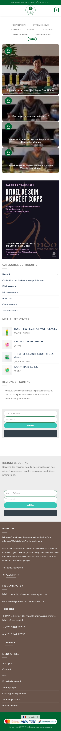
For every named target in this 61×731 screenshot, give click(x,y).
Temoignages (48, 30)
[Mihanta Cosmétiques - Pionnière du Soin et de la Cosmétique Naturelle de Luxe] (30, 10)
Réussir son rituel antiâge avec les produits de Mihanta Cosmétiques (31, 166)
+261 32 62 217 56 (15, 634)
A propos (7, 663)
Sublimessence (10, 310)
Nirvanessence (10, 292)
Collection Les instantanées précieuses (23, 280)
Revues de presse (20, 34)
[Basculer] (57, 274)
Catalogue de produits (14, 693)
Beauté (6, 274)
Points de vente (18, 25)
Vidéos (32, 39)
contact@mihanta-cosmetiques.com (28, 594)
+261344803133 (17, 2)
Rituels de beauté (11, 681)
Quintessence (9, 304)
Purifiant (7, 298)
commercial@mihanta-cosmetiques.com (23, 601)
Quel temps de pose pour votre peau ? (30, 116)
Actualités (31, 30)
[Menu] (4, 10)
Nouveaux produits (40, 25)
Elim (4, 675)
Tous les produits (11, 699)
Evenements (15, 30)
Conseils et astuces (42, 34)
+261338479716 (30, 2)
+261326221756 (44, 2)
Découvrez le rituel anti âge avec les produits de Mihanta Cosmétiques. (30, 140)
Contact (6, 669)
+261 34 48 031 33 (15, 615)
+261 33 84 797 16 (15, 627)
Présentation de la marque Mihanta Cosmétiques (30, 90)
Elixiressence (9, 286)
